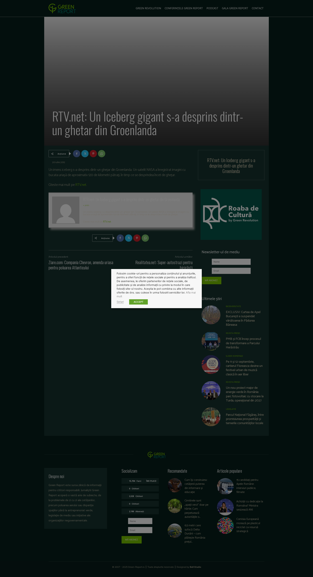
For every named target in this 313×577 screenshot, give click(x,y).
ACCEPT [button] (138, 301)
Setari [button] (120, 301)
